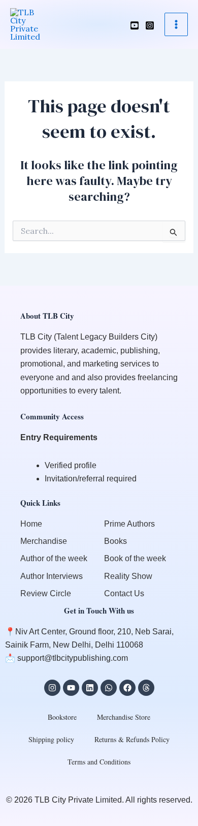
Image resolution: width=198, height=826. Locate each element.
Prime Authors (129, 523)
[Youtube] (134, 25)
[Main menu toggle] (176, 24)
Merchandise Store (123, 717)
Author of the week (53, 558)
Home (31, 523)
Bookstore (62, 717)
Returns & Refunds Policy (132, 739)
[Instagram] (149, 25)
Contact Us (124, 593)
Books (115, 541)
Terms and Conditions (99, 762)
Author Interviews (51, 576)
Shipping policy (51, 739)
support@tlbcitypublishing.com (72, 658)
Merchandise (43, 541)
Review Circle (45, 593)
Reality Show (128, 576)
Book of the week (135, 558)
